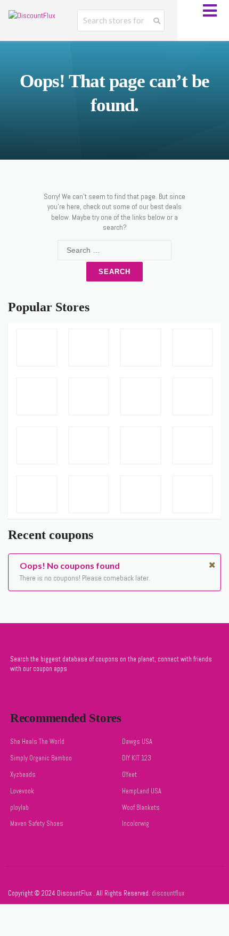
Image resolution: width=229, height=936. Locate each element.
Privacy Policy (135, 880)
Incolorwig (135, 823)
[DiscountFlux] (32, 15)
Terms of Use (90, 880)
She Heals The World (37, 742)
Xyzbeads (23, 775)
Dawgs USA (137, 742)
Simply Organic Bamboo (41, 758)
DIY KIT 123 (136, 758)
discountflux (167, 893)
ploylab (19, 808)
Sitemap (52, 880)
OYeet (129, 775)
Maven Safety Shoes (36, 823)
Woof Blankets (141, 808)
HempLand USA (141, 791)
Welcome (20, 880)
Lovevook (22, 791)
